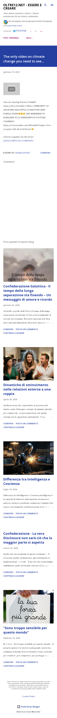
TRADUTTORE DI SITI (13, 26)
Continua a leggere (13, 333)
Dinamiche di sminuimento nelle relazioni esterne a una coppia (27, 389)
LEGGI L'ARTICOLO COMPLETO (18, 140)
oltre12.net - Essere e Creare (22, 6)
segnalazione (22, 152)
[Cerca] (45, 5)
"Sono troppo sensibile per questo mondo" (25, 630)
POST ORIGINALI (11, 38)
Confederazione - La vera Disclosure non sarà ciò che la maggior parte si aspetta (27, 538)
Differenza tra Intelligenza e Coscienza (26, 481)
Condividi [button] (45, 152)
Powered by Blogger (30, 706)
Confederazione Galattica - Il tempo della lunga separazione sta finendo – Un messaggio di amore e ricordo (27, 293)
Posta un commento (27, 329)
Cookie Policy (28, 696)
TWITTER (20, 30)
